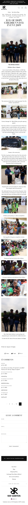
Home (9, 12)
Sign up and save (14, 483)
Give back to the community (17, 14)
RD (22, 16)
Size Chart (14, 466)
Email (3, 426)
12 (16, 404)
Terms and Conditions (14, 476)
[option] (14, 2)
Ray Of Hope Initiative (16, 16)
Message (3, 434)
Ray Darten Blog (15, 12)
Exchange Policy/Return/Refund (14, 474)
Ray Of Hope (8, 16)
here (25, 338)
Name (2, 419)
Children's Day (8, 14)
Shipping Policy (14, 471)
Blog (3, 14)
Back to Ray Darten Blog (15, 458)
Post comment (14, 446)
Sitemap (14, 479)
